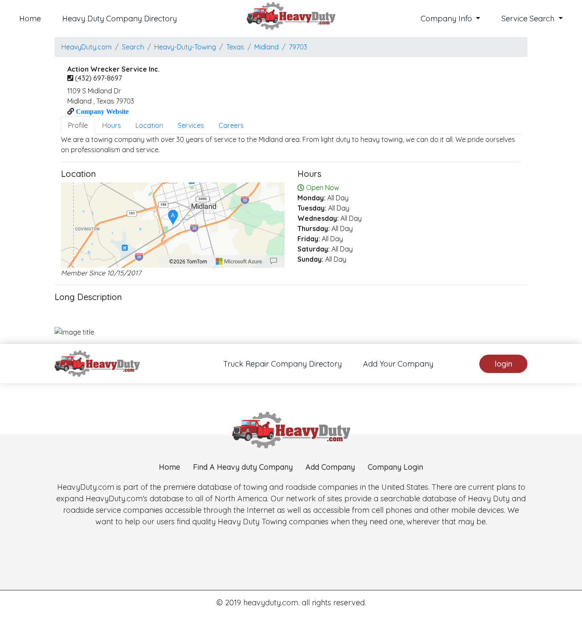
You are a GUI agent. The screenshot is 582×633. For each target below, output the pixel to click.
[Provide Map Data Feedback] (273, 261)
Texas (235, 47)
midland (266, 47)
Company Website (101, 111)
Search (133, 47)
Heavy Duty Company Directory (119, 18)
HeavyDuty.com (86, 47)
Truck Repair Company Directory (282, 364)
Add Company (330, 467)
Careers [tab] (231, 125)
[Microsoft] (239, 261)
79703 (298, 47)
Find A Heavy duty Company (243, 467)
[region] (173, 225)
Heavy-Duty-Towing (185, 47)
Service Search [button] (528, 18)
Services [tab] (191, 125)
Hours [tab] (111, 125)
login (503, 364)
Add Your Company (398, 364)
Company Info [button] (447, 18)
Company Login (395, 467)
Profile (78, 125)
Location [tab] (149, 125)
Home (30, 18)
